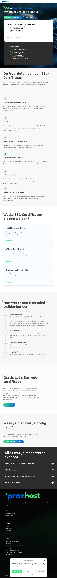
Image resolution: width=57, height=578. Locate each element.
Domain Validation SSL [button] (13, 482)
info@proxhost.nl (10, 513)
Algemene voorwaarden (12, 541)
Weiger (28, 571)
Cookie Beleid (24, 574)
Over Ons (8, 530)
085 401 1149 (9, 516)
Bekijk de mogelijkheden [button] (14, 37)
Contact (8, 533)
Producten (9, 528)
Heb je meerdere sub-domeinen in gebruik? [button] (20, 476)
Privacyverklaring (31, 574)
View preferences (40, 571)
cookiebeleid (28, 566)
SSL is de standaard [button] (11, 470)
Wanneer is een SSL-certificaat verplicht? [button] (19, 463)
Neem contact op (33, 503)
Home (7, 526)
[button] (44, 560)
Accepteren (17, 571)
